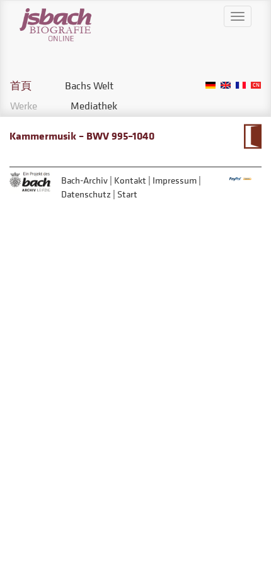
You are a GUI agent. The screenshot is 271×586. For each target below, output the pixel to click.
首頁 (21, 85)
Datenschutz (86, 194)
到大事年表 (252, 136)
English (226, 85)
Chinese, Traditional (256, 85)
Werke (23, 106)
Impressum (175, 180)
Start (127, 194)
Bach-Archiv (84, 180)
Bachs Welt (89, 85)
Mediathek (94, 106)
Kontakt (130, 180)
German (210, 85)
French (241, 85)
